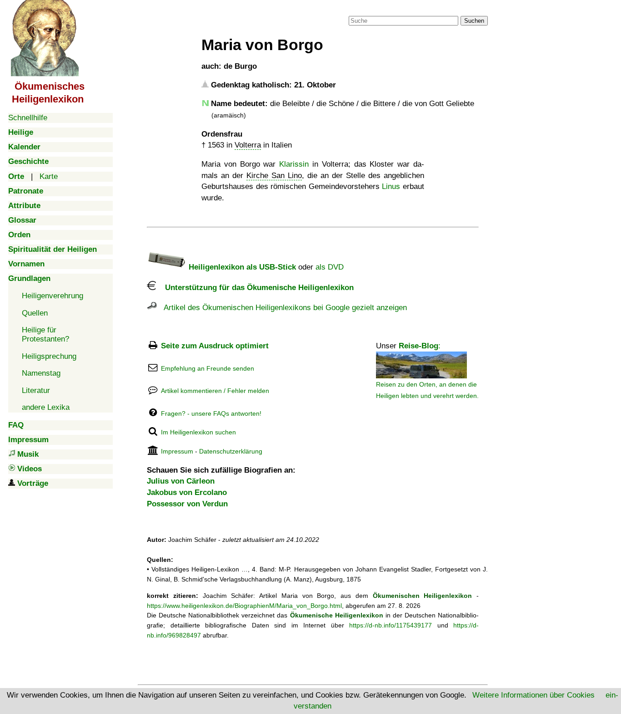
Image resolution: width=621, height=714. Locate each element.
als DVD (330, 267)
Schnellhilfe (27, 117)
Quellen (35, 313)
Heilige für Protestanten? (45, 334)
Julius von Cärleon (181, 481)
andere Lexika (46, 407)
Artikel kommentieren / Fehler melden (215, 390)
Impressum (177, 451)
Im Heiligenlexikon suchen (198, 432)
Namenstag (41, 373)
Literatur (36, 390)
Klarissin (294, 164)
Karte (49, 176)
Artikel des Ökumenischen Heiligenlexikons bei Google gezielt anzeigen (282, 307)
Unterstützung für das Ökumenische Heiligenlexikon (255, 287)
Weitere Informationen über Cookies (533, 695)
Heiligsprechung (49, 356)
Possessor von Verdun (187, 504)
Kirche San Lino (274, 175)
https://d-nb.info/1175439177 (390, 625)
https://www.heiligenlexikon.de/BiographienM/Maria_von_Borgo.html (244, 605)
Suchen (474, 20)
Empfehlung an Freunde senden (207, 368)
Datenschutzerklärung (230, 451)
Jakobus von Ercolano (187, 492)
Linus (391, 186)
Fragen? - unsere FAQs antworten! (211, 413)
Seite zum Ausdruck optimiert (215, 346)
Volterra (248, 145)
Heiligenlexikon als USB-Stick (241, 267)
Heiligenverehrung (52, 295)
